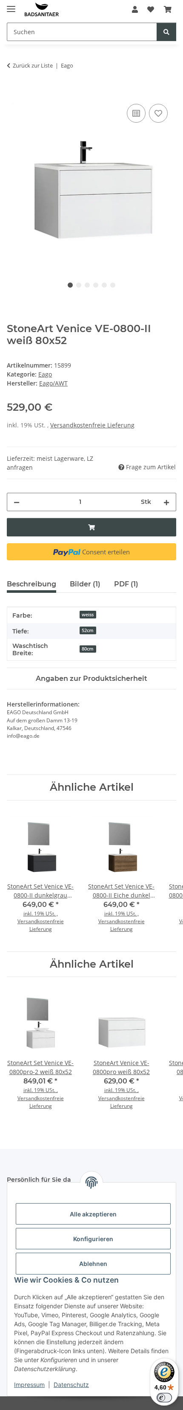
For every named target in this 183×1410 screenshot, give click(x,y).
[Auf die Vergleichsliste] (136, 113)
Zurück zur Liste (33, 65)
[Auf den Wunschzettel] (158, 113)
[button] (135, 9)
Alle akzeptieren (93, 1214)
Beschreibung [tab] (31, 584)
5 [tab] (104, 285)
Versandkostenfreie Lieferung (92, 425)
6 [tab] (112, 285)
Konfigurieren (93, 1238)
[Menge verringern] (16, 502)
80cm (88, 649)
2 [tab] (78, 285)
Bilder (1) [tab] (85, 584)
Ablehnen (93, 1263)
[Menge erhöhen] (166, 502)
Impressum (29, 1384)
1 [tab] (70, 285)
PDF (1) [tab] (126, 584)
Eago (45, 374)
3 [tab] (87, 285)
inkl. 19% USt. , (40, 913)
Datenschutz (71, 1384)
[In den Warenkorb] (13, 92)
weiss (88, 615)
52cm (88, 630)
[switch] (164, 1397)
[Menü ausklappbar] (11, 5)
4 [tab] (95, 285)
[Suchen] (166, 32)
